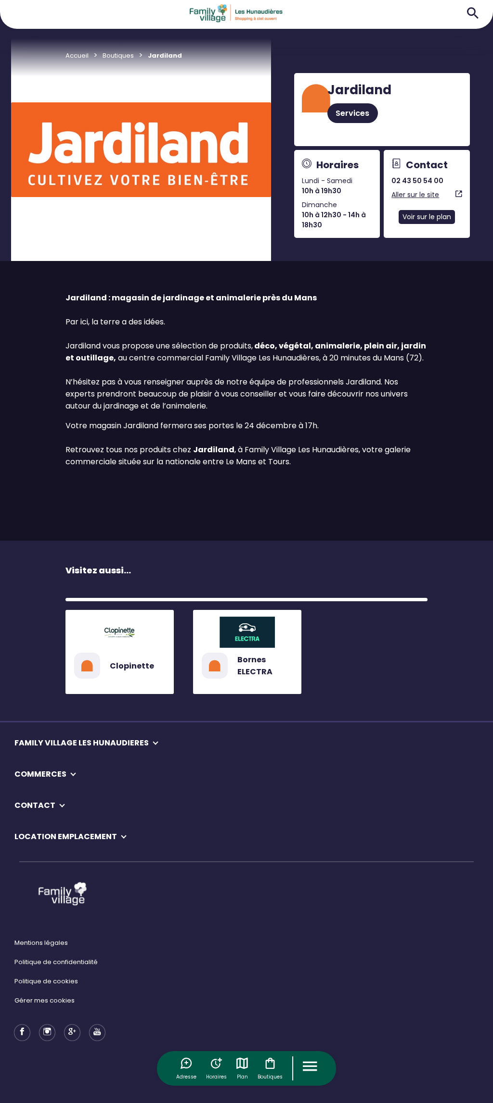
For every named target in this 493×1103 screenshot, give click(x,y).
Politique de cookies (46, 981)
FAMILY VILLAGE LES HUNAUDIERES (81, 742)
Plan (242, 1076)
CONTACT (34, 805)
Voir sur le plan (426, 217)
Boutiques (270, 1076)
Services (352, 113)
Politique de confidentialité (56, 962)
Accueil (77, 55)
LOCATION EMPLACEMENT (65, 836)
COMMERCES (40, 774)
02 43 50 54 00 (417, 181)
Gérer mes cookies (44, 1000)
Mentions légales (41, 942)
